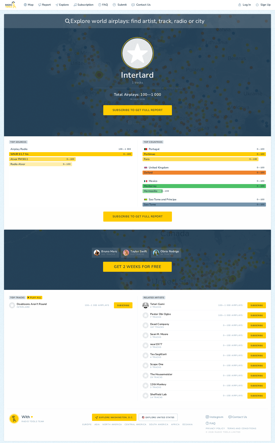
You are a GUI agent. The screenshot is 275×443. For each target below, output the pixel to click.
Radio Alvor (17, 164)
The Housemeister (161, 374)
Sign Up (265, 5)
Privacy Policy (215, 428)
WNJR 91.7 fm (19, 154)
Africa (175, 425)
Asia (97, 425)
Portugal (154, 149)
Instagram (216, 417)
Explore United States (160, 417)
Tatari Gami (157, 304)
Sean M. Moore (159, 334)
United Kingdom (159, 167)
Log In (246, 5)
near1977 (156, 344)
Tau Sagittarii (158, 354)
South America (158, 425)
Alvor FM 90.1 (19, 159)
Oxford (148, 172)
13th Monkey (158, 384)
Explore (63, 5)
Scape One (156, 364)
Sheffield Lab (158, 394)
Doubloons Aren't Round (32, 304)
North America (112, 425)
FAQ (105, 5)
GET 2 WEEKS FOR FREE (137, 266)
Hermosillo (150, 191)
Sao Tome (150, 204)
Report (46, 5)
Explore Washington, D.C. (116, 417)
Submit (122, 5)
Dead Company (159, 324)
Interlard (23, 307)
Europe (87, 425)
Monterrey (150, 186)
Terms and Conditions (241, 428)
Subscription (85, 5)
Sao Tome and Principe (162, 199)
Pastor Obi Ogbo (160, 314)
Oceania (187, 425)
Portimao (149, 154)
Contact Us (143, 5)
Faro (146, 159)
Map (30, 5)
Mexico (153, 181)
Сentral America (135, 425)
